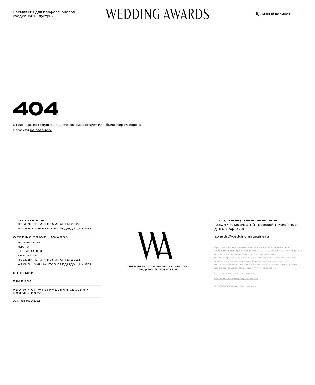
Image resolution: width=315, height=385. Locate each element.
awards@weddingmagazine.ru (241, 236)
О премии (23, 273)
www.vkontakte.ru (264, 267)
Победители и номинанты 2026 (49, 224)
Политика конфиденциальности (236, 278)
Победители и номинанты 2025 (49, 260)
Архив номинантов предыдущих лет (55, 228)
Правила (22, 281)
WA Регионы (26, 301)
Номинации (29, 242)
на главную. (41, 130)
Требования (30, 251)
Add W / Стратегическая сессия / (51, 291)
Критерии (27, 255)
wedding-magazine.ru (286, 264)
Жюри (24, 246)
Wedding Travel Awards (40, 237)
